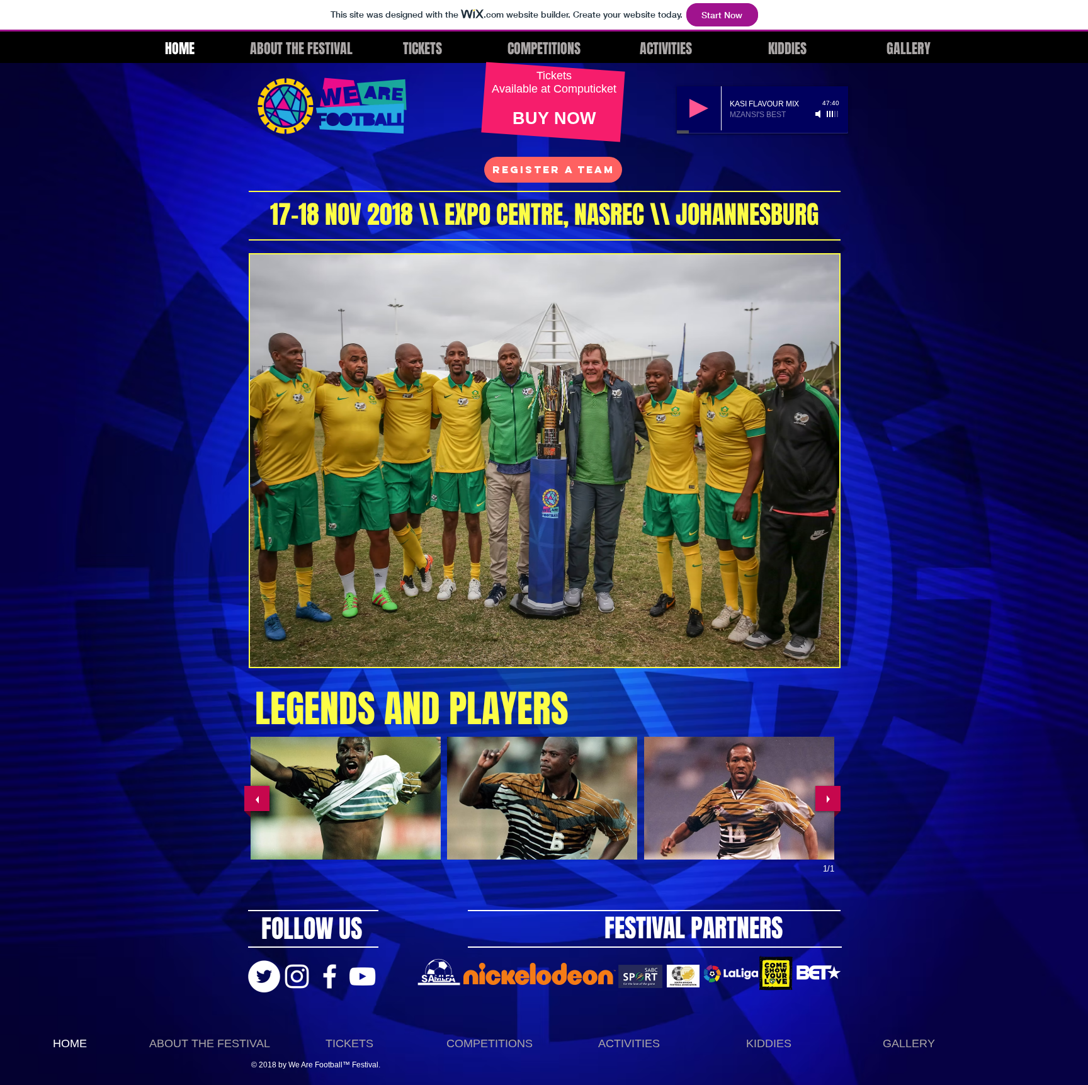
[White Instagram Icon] (297, 976)
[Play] (698, 108)
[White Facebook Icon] (330, 976)
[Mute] (819, 114)
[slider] (833, 114)
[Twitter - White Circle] (264, 976)
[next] (828, 798)
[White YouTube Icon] (362, 976)
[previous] (256, 798)
